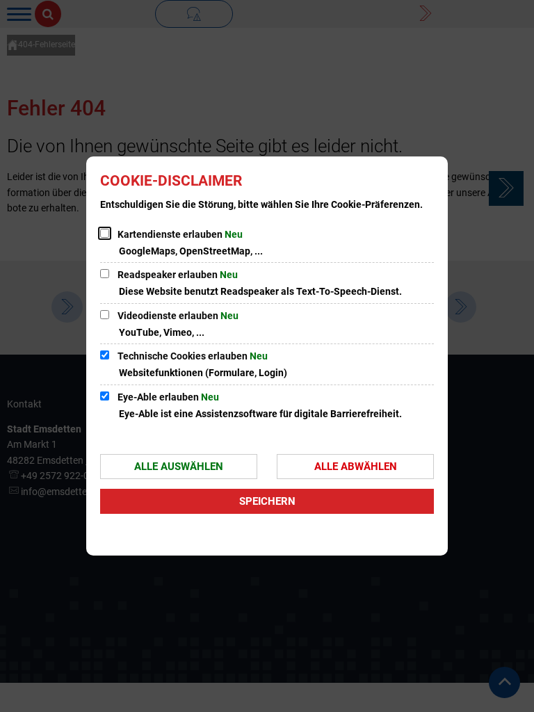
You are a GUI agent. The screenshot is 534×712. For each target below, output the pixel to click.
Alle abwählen (355, 466)
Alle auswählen (178, 466)
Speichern (267, 501)
